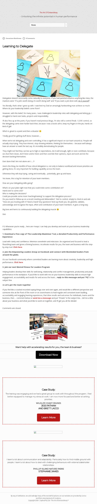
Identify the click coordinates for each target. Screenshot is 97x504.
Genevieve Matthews (13, 38)
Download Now (48, 354)
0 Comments (30, 38)
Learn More (48, 417)
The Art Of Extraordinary (49, 12)
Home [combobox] (33, 25)
